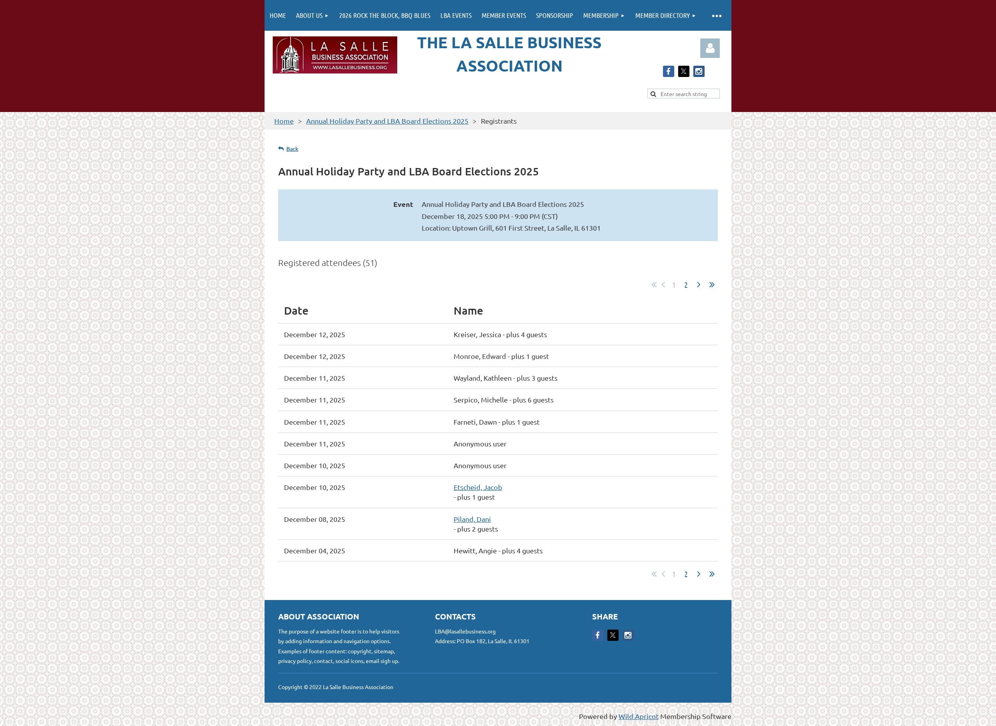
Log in (710, 48)
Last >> (712, 284)
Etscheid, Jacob (478, 487)
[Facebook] (668, 71)
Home (284, 121)
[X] (683, 71)
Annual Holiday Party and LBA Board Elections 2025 (387, 121)
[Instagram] (699, 71)
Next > (699, 284)
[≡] (716, 15)
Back (292, 148)
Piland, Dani (472, 519)
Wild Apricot (639, 716)
